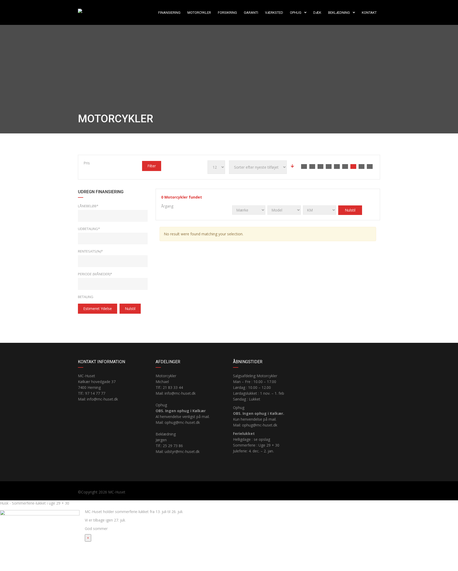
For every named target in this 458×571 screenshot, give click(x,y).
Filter (151, 165)
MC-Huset (116, 491)
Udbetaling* (89, 228)
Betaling (85, 296)
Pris (86, 162)
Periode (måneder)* (95, 274)
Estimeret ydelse (97, 308)
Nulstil (130, 308)
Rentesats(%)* (90, 251)
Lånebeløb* (88, 206)
